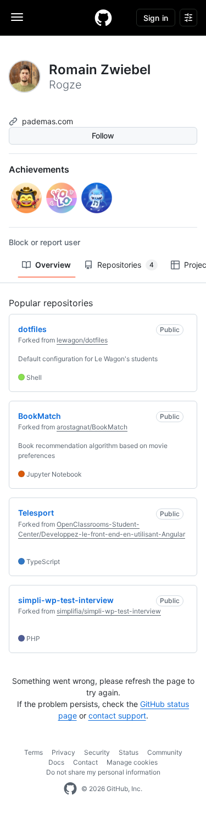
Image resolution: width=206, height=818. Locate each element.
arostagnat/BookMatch (92, 427)
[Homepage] (103, 17)
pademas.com (47, 121)
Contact (85, 762)
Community (164, 752)
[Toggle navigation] (17, 17)
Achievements (39, 169)
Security (97, 752)
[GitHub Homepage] (70, 789)
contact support (117, 715)
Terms (33, 752)
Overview (53, 264)
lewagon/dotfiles (82, 340)
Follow (103, 135)
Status (128, 752)
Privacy (63, 752)
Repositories (125, 264)
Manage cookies (132, 762)
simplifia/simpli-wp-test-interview (109, 611)
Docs (56, 762)
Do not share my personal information (103, 772)
